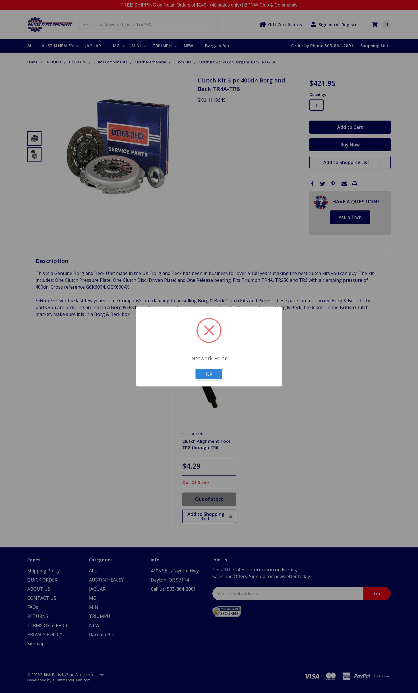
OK (209, 374)
